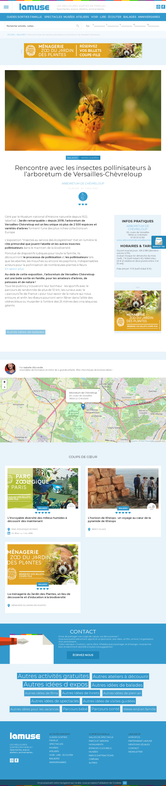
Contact (133, 748)
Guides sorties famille (24, 16)
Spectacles (53, 16)
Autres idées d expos (56, 684)
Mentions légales (139, 744)
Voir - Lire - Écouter (106, 16)
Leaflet (134, 441)
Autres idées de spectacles (55, 701)
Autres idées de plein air (122, 693)
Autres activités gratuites (53, 676)
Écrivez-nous (83, 655)
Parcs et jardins (99, 741)
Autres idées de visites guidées (109, 701)
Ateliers (82, 16)
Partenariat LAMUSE (140, 741)
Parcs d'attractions (101, 755)
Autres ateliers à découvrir (120, 676)
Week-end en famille (139, 709)
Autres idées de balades (25, 332)
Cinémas (94, 759)
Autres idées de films (41, 693)
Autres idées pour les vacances (34, 709)
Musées (69, 16)
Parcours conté (105, 709)
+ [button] (4, 382)
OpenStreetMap (147, 441)
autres (93, 762)
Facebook (163, 7)
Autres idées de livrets (80, 693)
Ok (125, 783)
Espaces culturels (100, 748)
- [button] (4, 387)
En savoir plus (14, 268)
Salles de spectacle (101, 737)
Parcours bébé (75, 709)
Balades (129, 16)
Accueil (11, 35)
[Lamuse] (34, 7)
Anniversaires (149, 16)
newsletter (159, 247)
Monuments (96, 744)
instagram (158, 7)
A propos (134, 737)
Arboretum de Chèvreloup (83, 183)
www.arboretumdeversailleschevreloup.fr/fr (139, 240)
